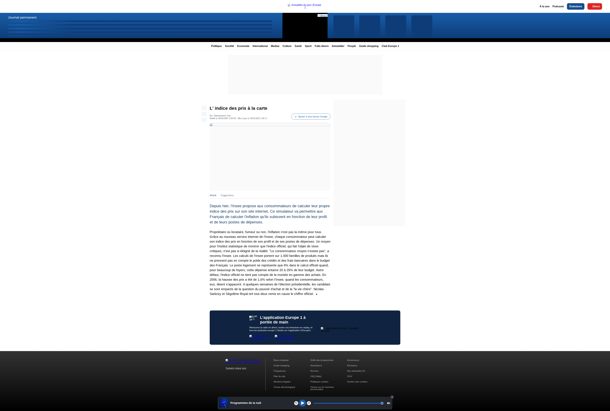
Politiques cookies (319, 381)
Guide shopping (369, 46)
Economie (243, 46)
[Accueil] (305, 7)
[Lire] (302, 403)
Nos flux (314, 371)
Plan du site (279, 376)
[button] (388, 403)
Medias (275, 46)
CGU (349, 376)
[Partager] (204, 108)
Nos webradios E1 (356, 371)
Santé (298, 46)
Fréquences (280, 371)
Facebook (238, 374)
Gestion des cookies (357, 381)
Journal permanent (22, 17)
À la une (544, 6)
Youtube (244, 374)
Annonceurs (353, 360)
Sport (308, 46)
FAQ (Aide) (316, 376)
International (260, 46)
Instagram (233, 374)
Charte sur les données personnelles (322, 388)
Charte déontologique (284, 387)
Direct (596, 6)
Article (213, 195)
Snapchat (249, 374)
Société (229, 46)
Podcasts (558, 6)
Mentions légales (282, 381)
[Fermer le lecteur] (392, 397)
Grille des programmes (321, 360)
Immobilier (338, 46)
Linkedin (255, 374)
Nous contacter (281, 360)
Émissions (575, 6)
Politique (216, 46)
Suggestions (227, 195)
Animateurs (316, 365)
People (352, 46)
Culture (287, 46)
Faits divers (322, 46)
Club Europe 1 (390, 46)
